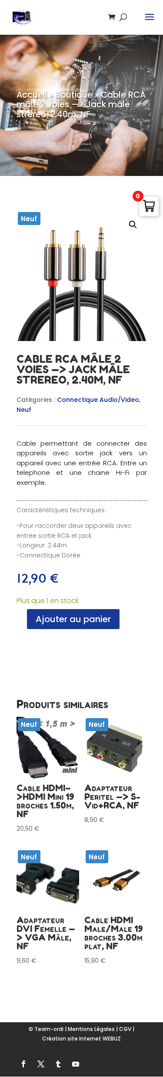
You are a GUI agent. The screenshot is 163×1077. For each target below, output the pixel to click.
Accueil (32, 95)
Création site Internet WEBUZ (81, 1038)
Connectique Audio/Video (98, 399)
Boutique (74, 95)
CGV (125, 1029)
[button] (133, 224)
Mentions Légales (91, 1029)
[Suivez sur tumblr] (58, 1064)
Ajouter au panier (73, 619)
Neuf (24, 409)
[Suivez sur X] (41, 1064)
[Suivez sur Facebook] (23, 1064)
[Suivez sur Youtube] (76, 1064)
